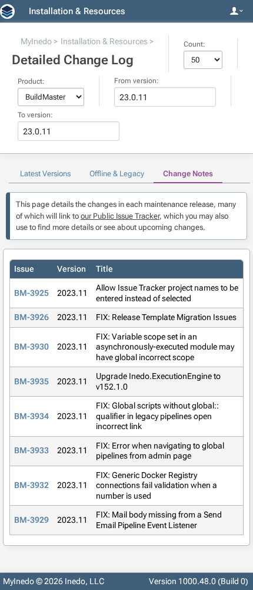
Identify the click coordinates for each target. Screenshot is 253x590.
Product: (31, 81)
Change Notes (188, 173)
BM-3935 (31, 381)
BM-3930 (31, 346)
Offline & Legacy (116, 173)
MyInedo (36, 41)
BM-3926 (31, 317)
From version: (136, 81)
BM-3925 (31, 293)
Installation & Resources (77, 11)
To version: (35, 115)
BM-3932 (31, 485)
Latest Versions (45, 173)
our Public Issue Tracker (120, 216)
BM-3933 (31, 450)
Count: (194, 44)
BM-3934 (31, 416)
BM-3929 (31, 520)
